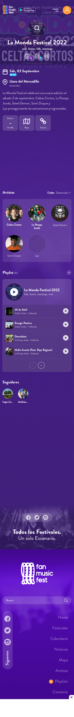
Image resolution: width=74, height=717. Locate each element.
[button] (27, 56)
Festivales (60, 628)
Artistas (61, 670)
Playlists (61, 681)
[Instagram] (45, 517)
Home (63, 617)
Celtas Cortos (14, 225)
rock (24, 49)
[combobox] (63, 193)
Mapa (63, 660)
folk (38, 49)
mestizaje (47, 49)
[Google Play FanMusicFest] (27, 10)
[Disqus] (37, 456)
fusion (31, 49)
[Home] (9, 14)
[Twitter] (37, 517)
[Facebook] (28, 517)
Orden (50, 193)
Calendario (59, 638)
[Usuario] (67, 10)
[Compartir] (46, 56)
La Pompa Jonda (37, 226)
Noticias (61, 649)
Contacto (60, 692)
